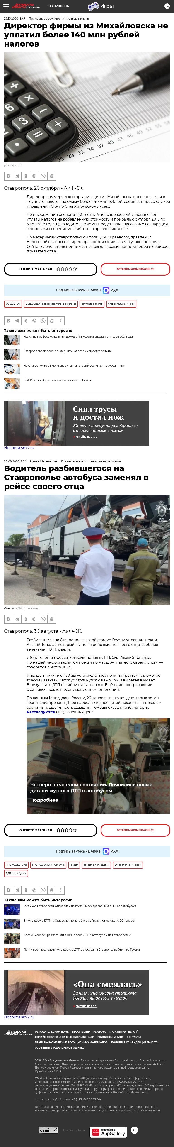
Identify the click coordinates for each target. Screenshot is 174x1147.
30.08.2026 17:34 (15, 461)
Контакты (134, 1037)
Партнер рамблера (74, 1130)
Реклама (99, 1031)
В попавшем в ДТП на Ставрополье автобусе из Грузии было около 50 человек (79, 920)
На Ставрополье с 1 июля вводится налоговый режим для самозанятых (74, 365)
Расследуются (41, 712)
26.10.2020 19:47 (14, 18)
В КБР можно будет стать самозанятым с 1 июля (57, 380)
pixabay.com (13, 165)
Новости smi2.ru (19, 448)
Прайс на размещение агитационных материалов (71, 1042)
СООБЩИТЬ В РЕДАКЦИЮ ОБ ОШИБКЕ (59, 1047)
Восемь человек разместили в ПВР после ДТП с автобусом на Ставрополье (77, 935)
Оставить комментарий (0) (135, 269)
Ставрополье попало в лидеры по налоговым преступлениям (67, 351)
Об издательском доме (52, 1031)
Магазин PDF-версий (123, 1031)
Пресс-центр (81, 1031)
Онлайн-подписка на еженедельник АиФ (64, 1037)
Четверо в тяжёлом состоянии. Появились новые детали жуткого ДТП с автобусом (91, 787)
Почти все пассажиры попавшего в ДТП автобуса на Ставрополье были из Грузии (82, 949)
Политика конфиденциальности (134, 1042)
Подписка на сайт (110, 1037)
